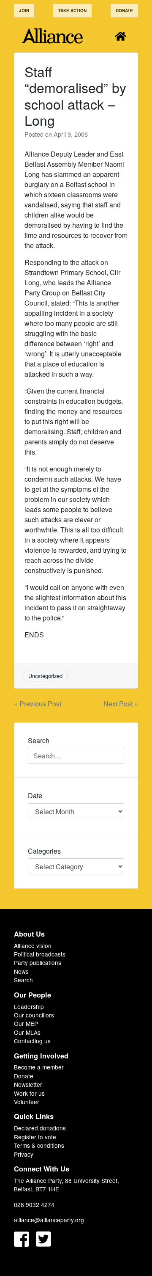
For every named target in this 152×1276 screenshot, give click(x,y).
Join (24, 11)
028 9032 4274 (34, 1204)
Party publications (37, 962)
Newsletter (28, 1084)
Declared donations (40, 1128)
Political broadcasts (39, 954)
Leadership (29, 1006)
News (21, 971)
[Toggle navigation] (120, 36)
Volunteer (26, 1101)
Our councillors (34, 1015)
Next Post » (120, 703)
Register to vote (35, 1137)
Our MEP (26, 1023)
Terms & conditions (39, 1145)
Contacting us (32, 1040)
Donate (124, 11)
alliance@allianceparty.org (49, 1219)
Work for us (29, 1093)
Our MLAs (27, 1032)
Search (23, 980)
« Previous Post (37, 703)
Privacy (23, 1154)
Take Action (72, 11)
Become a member (39, 1067)
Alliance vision (33, 945)
